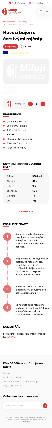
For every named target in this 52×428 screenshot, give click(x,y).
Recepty (22, 21)
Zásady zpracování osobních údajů (20, 381)
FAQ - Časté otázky (12, 385)
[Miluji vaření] (11, 11)
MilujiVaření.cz (9, 21)
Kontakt (6, 373)
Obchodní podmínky (13, 377)
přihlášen (12, 337)
